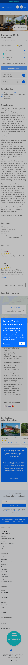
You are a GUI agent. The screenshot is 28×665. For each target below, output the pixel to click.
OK (22, 344)
